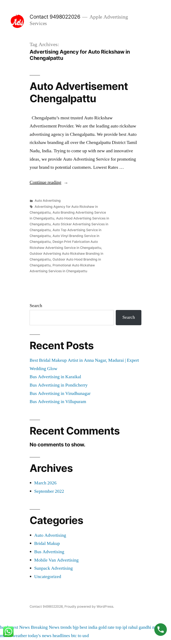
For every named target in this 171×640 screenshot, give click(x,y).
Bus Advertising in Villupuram (58, 401)
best (83, 627)
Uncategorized (47, 577)
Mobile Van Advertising (56, 560)
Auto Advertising (48, 201)
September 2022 (49, 491)
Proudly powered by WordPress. (89, 607)
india (92, 627)
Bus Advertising (49, 552)
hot (3, 627)
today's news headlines (49, 636)
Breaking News (45, 627)
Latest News (18, 627)
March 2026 (45, 483)
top (118, 627)
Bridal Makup (47, 543)
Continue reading (49, 182)
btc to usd (80, 636)
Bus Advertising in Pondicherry (59, 385)
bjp (76, 627)
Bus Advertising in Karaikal (55, 377)
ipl (124, 627)
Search (36, 306)
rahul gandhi (139, 627)
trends (66, 627)
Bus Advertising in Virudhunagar (60, 393)
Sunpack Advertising (53, 568)
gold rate (106, 627)
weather (19, 636)
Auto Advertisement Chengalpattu (79, 92)
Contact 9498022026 (55, 17)
